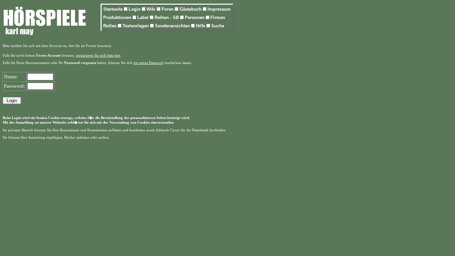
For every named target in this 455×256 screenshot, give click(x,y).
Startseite (113, 9)
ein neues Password (148, 63)
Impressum (219, 9)
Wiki (152, 9)
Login (135, 9)
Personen (195, 17)
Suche (217, 25)
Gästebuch (191, 9)
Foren (168, 9)
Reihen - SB (167, 17)
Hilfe (201, 25)
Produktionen (118, 17)
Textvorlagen (136, 25)
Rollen (110, 25)
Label (143, 17)
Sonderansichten (173, 25)
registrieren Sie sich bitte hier (98, 55)
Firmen (218, 17)
